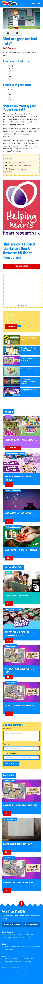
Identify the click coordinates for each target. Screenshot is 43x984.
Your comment (8, 729)
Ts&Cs (21, 959)
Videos (20, 935)
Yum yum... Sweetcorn (17, 162)
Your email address (10, 753)
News (4, 935)
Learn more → (13, 448)
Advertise (14, 959)
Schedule (5, 947)
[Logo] (5, 11)
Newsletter (32, 924)
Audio (14, 935)
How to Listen (15, 947)
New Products (25, 937)
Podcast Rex (26, 961)
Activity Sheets (7, 937)
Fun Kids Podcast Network (11, 961)
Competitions (29, 935)
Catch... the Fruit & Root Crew (20, 166)
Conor (37, 947)
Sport (9, 935)
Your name (7, 744)
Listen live (11, 326)
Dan (28, 947)
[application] (21, 18)
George (23, 947)
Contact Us (6, 959)
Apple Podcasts (13, 924)
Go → (9, 484)
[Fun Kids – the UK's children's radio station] (11, 3)
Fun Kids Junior (7, 949)
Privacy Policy (29, 959)
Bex (32, 947)
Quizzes (16, 937)
